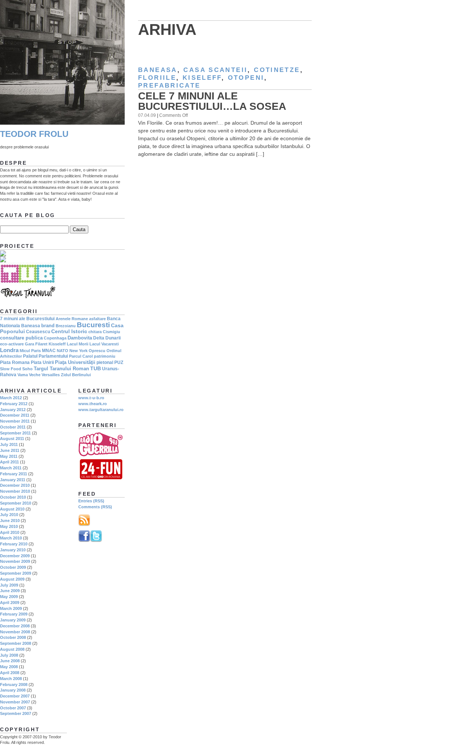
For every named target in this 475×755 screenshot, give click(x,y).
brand (48, 325)
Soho (27, 369)
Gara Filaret (36, 344)
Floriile (157, 77)
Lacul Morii (77, 344)
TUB (95, 368)
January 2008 (13, 690)
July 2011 (9, 444)
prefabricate (169, 85)
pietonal (104, 362)
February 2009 (13, 614)
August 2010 (12, 509)
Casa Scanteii (215, 69)
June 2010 (10, 520)
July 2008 (9, 655)
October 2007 (13, 708)
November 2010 (15, 491)
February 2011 (13, 474)
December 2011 (14, 415)
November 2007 (15, 702)
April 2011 (9, 462)
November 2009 (15, 561)
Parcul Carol (81, 356)
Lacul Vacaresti (104, 344)
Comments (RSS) (95, 507)
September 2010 (15, 503)
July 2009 (9, 585)
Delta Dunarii (107, 338)
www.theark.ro (92, 403)
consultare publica (21, 338)
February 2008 (13, 684)
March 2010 (11, 538)
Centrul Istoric (69, 331)
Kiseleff (202, 77)
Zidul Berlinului (76, 374)
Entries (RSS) (91, 501)
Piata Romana (15, 362)
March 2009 (11, 608)
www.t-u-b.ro (91, 397)
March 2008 (11, 678)
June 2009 (10, 590)
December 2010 (15, 485)
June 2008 (10, 661)
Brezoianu (66, 326)
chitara (95, 331)
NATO (62, 350)
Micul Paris (30, 350)
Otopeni (246, 77)
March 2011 (11, 468)
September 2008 (15, 643)
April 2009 (9, 602)
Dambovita (80, 338)
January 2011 (12, 479)
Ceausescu (38, 331)
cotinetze (277, 69)
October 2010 (13, 497)
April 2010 (9, 532)
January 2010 (13, 550)
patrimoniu (104, 356)
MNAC (49, 350)
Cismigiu (111, 331)
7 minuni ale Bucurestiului (27, 318)
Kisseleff (57, 344)
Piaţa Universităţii (75, 362)
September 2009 (15, 573)
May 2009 (9, 596)
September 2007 (15, 713)
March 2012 (11, 397)
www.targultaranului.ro (101, 409)
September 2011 (15, 433)
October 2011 (13, 427)
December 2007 (15, 696)
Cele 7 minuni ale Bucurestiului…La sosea (212, 101)
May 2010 (9, 526)
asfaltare (97, 318)
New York (78, 350)
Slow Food (10, 369)
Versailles (51, 374)
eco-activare (12, 344)
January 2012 (13, 409)
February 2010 (13, 544)
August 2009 (12, 579)
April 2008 (9, 672)
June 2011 (9, 450)
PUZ (118, 362)
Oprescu (97, 350)
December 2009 (15, 556)
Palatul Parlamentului (45, 356)
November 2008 (15, 632)
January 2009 (13, 620)
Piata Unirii (42, 362)
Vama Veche (28, 374)
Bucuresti (93, 325)
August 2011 (12, 438)
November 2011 (15, 421)
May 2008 (9, 666)
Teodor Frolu (34, 134)
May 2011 (8, 456)
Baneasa (157, 69)
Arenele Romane (72, 318)
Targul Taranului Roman (61, 368)
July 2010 (9, 514)
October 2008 (13, 637)
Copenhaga (55, 338)
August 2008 (12, 649)
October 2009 (13, 567)
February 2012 (13, 403)
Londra (9, 350)
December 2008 (15, 626)
